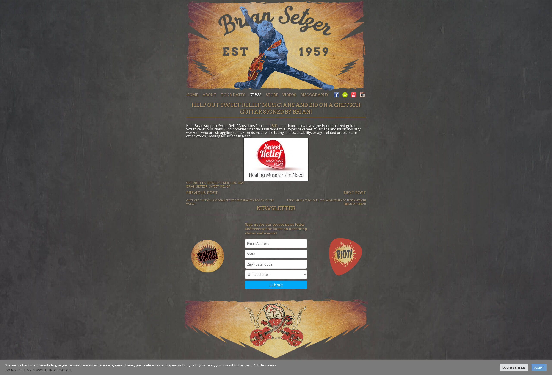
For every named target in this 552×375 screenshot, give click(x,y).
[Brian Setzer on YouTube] (353, 95)
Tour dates (233, 95)
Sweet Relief (219, 186)
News (255, 95)
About (209, 95)
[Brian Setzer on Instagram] (361, 95)
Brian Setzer (196, 186)
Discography (314, 95)
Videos (289, 95)
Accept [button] (539, 367)
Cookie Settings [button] (514, 367)
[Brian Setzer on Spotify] (345, 95)
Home (192, 95)
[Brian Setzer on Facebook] (337, 95)
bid (274, 125)
